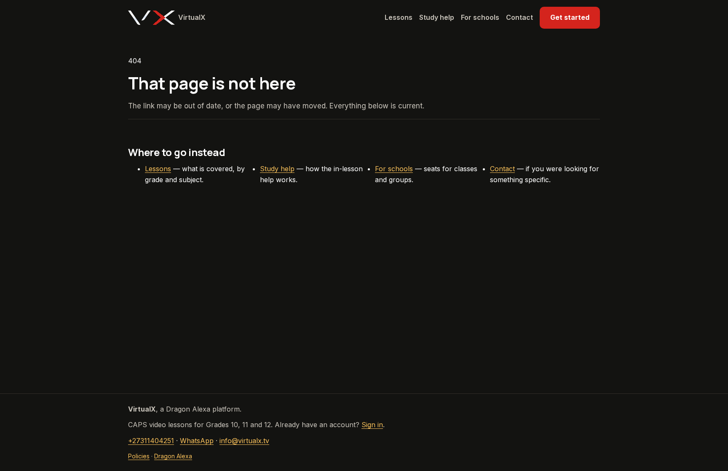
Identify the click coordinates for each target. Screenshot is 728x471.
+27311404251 (151, 440)
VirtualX (192, 17)
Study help (436, 17)
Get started (569, 17)
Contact (519, 17)
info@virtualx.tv (244, 440)
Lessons (398, 17)
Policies (139, 456)
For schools (480, 17)
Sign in (372, 424)
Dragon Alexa (173, 456)
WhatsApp (197, 440)
